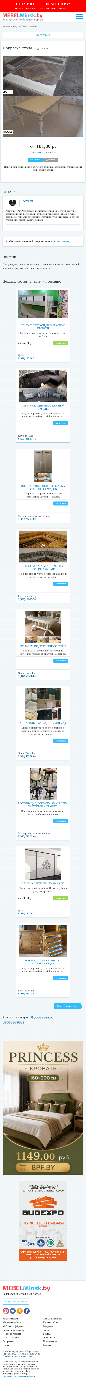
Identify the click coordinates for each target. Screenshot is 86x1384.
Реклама (47, 1333)
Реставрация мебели (14, 1021)
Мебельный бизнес (52, 1318)
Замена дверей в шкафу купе (43, 883)
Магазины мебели (12, 1322)
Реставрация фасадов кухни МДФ (43, 723)
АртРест (28, 200)
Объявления (49, 1337)
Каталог (7, 26)
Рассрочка (48, 1326)
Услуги (16, 26)
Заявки (46, 1330)
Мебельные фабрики (13, 1326)
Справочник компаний (14, 1330)
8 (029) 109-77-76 (27, 599)
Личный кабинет (51, 1322)
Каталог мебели (10, 1318)
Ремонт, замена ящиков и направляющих (43, 962)
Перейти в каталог (67, 1005)
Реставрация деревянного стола (43, 646)
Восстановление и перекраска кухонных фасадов (43, 487)
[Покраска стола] (43, 135)
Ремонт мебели (29, 26)
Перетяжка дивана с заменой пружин (43, 407)
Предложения (50, 1341)
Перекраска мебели (42, 1017)
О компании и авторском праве (17, 1356)
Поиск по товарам (12, 1333)
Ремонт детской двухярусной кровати (43, 327)
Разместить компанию (16, 1301)
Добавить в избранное (43, 152)
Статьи (6, 1345)
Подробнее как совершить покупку (19, 1376)
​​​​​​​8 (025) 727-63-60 (27, 519)
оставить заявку (62, 241)
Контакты (48, 1345)
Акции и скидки (11, 1337)
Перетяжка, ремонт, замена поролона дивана (43, 567)
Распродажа (8, 1341)
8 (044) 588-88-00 (27, 676)
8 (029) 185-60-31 (27, 358)
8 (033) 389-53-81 (27, 438)
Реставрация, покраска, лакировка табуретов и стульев (43, 805)
